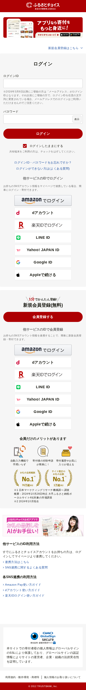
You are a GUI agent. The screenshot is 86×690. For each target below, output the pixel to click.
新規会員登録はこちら (63, 48)
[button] (43, 200)
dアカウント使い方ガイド (22, 590)
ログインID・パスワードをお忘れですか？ (43, 162)
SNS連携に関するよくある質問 (26, 567)
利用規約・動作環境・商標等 (22, 677)
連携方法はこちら (17, 562)
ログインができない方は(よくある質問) (43, 168)
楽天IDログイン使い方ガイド (25, 595)
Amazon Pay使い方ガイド (23, 584)
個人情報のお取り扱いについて (62, 677)
